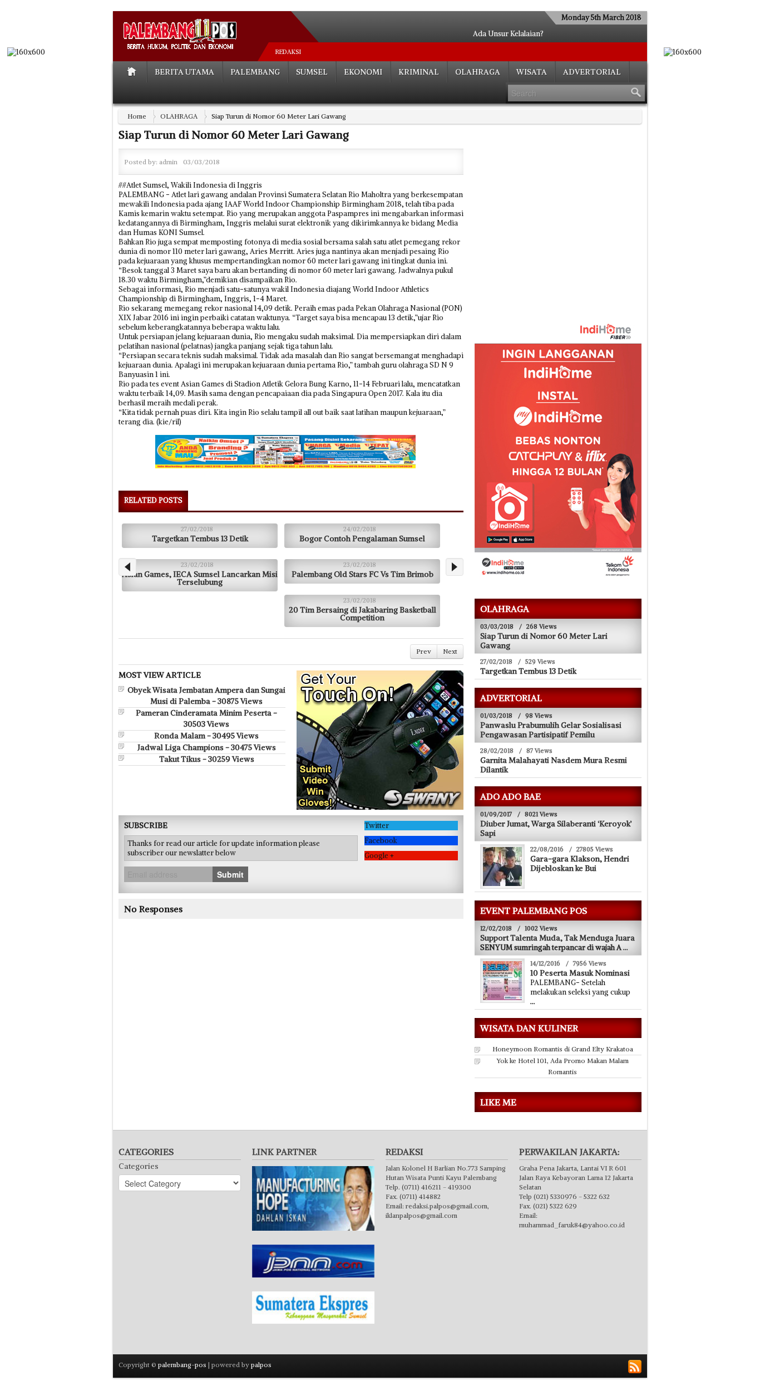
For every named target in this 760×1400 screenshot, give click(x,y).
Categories (139, 1166)
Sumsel (312, 72)
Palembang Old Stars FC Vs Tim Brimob (362, 574)
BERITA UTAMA (184, 72)
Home (136, 116)
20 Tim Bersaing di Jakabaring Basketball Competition (362, 614)
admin (168, 162)
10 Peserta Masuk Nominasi (580, 973)
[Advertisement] (568, 229)
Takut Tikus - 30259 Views (206, 759)
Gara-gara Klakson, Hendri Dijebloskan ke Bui (579, 863)
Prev (423, 651)
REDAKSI (288, 52)
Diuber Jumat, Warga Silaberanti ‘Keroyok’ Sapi (556, 828)
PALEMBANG (255, 72)
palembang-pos (182, 1364)
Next (450, 651)
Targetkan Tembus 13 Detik (200, 538)
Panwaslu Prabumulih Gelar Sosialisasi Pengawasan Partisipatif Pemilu (550, 730)
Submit (230, 874)
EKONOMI (363, 72)
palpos (261, 1364)
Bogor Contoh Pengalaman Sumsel (362, 538)
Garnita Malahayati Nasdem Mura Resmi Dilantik (553, 765)
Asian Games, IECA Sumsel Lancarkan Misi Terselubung (200, 578)
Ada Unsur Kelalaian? (508, 33)
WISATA (531, 72)
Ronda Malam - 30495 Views (206, 736)
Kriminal (418, 72)
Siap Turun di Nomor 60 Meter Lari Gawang (544, 640)
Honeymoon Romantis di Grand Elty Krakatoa (562, 1049)
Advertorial (592, 72)
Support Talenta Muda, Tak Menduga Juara (557, 938)
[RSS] (634, 1366)
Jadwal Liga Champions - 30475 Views (206, 747)
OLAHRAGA (477, 72)
